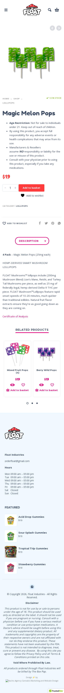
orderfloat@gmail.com (17, 461)
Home (6, 98)
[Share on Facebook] (38, 223)
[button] (18, 391)
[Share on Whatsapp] (58, 223)
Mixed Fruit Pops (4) (17, 371)
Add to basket (31, 187)
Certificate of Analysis (15, 316)
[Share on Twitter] (45, 223)
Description (29, 240)
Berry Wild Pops (47, 370)
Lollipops (9, 103)
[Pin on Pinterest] (51, 223)
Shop (16, 98)
